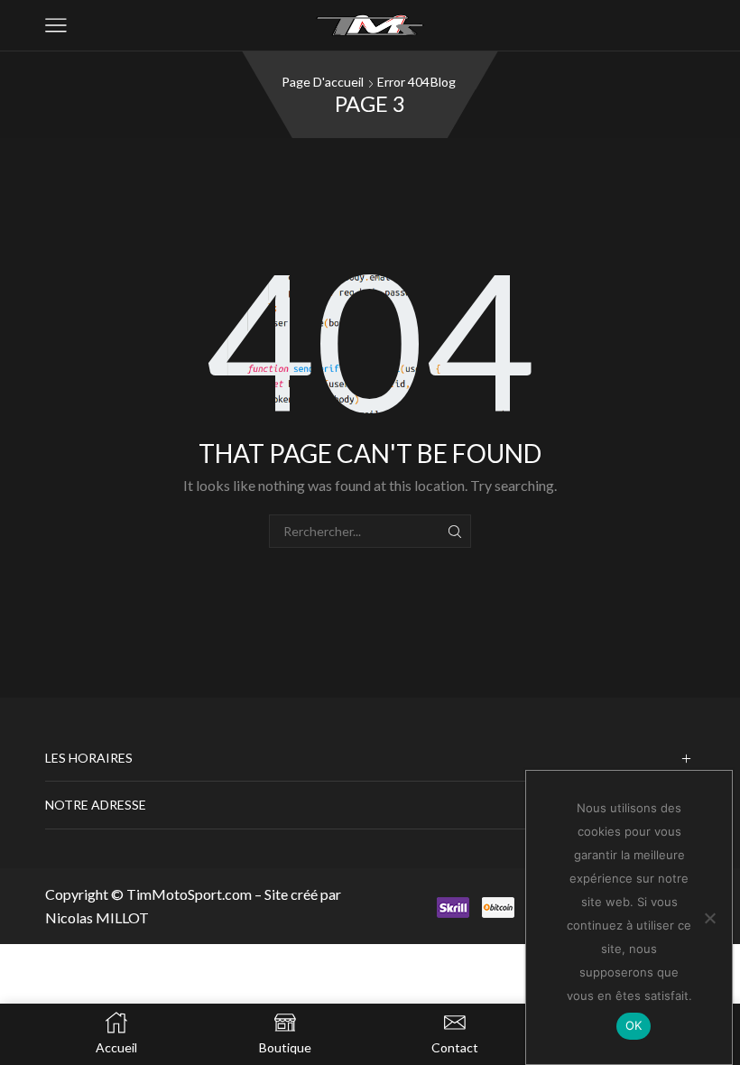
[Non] (709, 918)
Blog (443, 81)
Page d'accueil (323, 81)
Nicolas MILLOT (97, 917)
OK (634, 1025)
